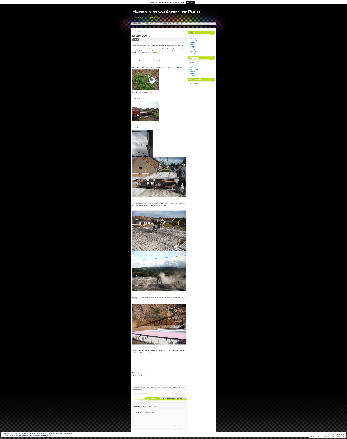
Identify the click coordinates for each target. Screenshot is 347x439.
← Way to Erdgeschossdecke (140, 31)
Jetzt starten (190, 2)
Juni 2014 (192, 48)
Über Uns (178, 24)
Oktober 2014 (193, 40)
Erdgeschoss (154, 387)
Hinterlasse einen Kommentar (173, 398)
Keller (191, 71)
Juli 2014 (192, 46)
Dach (191, 62)
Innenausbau (193, 69)
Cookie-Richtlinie (46, 435)
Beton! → (184, 31)
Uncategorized (193, 73)
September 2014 (194, 42)
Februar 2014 (193, 51)
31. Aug (135, 39)
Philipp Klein (150, 39)
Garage (192, 65)
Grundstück (167, 24)
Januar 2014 (193, 53)
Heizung (192, 67)
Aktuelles (147, 24)
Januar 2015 (193, 38)
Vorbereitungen (194, 75)
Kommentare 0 (152, 398)
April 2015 (192, 36)
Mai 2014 (192, 50)
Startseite (136, 24)
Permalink (175, 387)
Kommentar (178, 425)
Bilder (156, 24)
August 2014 (193, 44)
